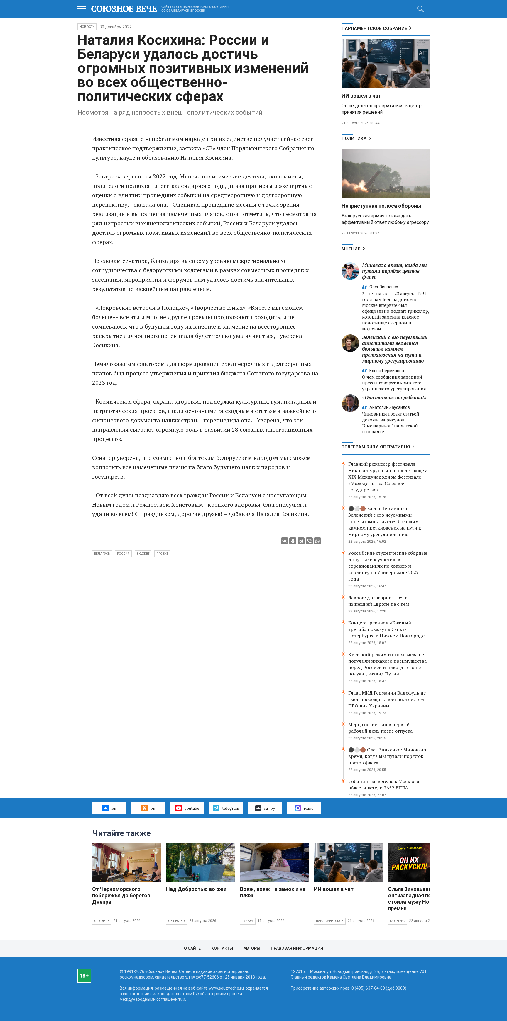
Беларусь (102, 553)
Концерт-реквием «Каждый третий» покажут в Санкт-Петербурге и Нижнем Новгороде (386, 629)
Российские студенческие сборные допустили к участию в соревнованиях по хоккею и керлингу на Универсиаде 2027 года (387, 566)
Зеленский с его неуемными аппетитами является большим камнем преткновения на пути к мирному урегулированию (394, 349)
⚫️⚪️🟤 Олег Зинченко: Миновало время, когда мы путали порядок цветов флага (387, 756)
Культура (397, 921)
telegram (230, 808)
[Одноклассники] (292, 540)
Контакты (222, 948)
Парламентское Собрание (374, 28)
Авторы (252, 948)
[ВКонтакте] (284, 540)
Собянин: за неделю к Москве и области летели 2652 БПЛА (383, 784)
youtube (192, 808)
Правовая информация (297, 948)
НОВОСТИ (87, 26)
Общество (176, 921)
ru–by (269, 808)
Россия (123, 553)
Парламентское (330, 921)
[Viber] (309, 540)
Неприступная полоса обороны (381, 206)
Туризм (248, 921)
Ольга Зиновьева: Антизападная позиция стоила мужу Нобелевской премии (422, 898)
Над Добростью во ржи (196, 889)
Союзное (101, 921)
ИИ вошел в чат (361, 96)
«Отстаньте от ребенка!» (394, 397)
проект (162, 553)
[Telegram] (301, 540)
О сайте (192, 948)
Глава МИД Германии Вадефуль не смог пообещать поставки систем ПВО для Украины (387, 699)
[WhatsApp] (317, 540)
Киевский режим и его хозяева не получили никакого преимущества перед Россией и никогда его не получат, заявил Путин (387, 664)
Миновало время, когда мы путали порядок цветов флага (394, 271)
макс (308, 808)
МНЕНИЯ (351, 248)
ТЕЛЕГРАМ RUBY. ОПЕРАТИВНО (376, 447)
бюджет (143, 553)
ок (153, 808)
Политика (354, 138)
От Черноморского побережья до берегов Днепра (121, 895)
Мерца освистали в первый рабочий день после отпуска (380, 727)
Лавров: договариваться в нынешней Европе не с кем (378, 600)
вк (113, 808)
